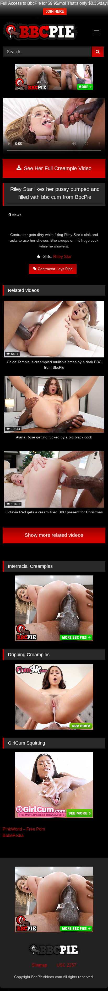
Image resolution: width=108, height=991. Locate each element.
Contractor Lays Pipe (55, 269)
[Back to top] (92, 975)
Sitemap (39, 965)
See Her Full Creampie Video (56, 168)
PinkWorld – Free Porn (24, 829)
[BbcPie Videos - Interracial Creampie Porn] (44, 32)
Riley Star (62, 256)
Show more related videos (54, 535)
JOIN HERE (55, 11)
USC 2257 (66, 965)
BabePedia (13, 835)
